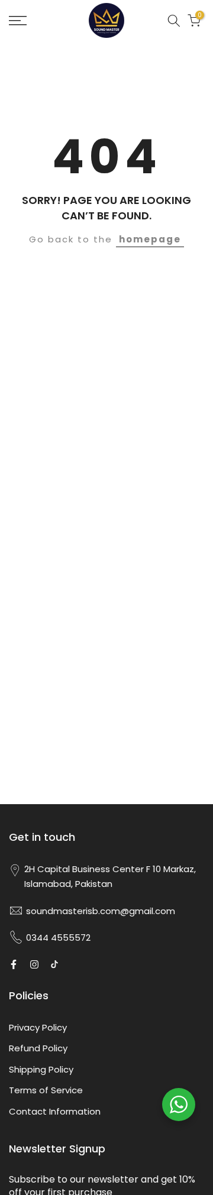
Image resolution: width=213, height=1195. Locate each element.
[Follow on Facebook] (13, 964)
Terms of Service (46, 1090)
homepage (150, 239)
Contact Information (55, 1111)
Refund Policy (38, 1048)
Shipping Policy (41, 1069)
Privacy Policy (38, 1027)
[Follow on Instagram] (34, 964)
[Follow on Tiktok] (54, 964)
